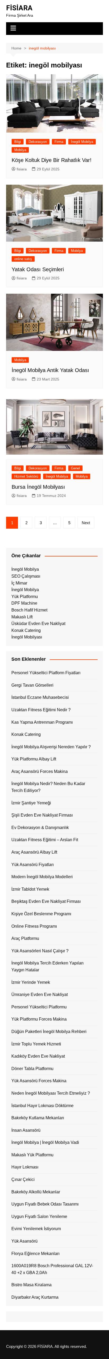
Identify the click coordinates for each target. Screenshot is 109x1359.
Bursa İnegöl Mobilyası (38, 487)
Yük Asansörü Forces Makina (38, 1081)
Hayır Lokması (24, 1167)
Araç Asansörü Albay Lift (34, 852)
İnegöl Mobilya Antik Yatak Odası (50, 370)
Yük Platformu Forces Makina (39, 1019)
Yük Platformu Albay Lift (33, 759)
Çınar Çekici (23, 1179)
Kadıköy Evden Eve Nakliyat (38, 1056)
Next (86, 522)
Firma (58, 142)
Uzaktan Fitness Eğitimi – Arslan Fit (44, 839)
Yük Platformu (24, 596)
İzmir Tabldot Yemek (30, 889)
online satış (23, 259)
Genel (75, 468)
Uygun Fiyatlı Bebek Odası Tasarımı (45, 1204)
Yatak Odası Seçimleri (38, 269)
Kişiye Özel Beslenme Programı (41, 914)
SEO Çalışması (25, 576)
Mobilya (20, 150)
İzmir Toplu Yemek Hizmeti (36, 1044)
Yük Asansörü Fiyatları (32, 864)
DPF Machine (24, 603)
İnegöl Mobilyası (26, 637)
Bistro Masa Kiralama (31, 1285)
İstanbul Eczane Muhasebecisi (40, 697)
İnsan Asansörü (25, 1130)
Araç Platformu (25, 938)
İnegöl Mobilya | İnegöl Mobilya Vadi (45, 1142)
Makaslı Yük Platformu (32, 1155)
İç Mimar (19, 583)
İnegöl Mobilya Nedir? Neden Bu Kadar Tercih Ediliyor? (48, 787)
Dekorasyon (38, 142)
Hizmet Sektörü (26, 476)
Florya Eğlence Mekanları (35, 1253)
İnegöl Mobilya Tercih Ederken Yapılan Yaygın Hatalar (47, 966)
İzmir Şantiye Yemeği (31, 803)
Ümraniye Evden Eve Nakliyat (39, 994)
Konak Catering (26, 630)
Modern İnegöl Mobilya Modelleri (42, 877)
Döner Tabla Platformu (32, 1068)
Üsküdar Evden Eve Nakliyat (38, 623)
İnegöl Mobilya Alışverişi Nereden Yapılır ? (51, 747)
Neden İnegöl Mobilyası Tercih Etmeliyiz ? (50, 1093)
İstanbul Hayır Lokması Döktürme (42, 1105)
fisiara (22, 169)
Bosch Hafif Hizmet (29, 610)
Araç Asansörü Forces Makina (39, 771)
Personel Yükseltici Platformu (39, 1007)
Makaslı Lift (22, 617)
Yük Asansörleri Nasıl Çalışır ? (40, 951)
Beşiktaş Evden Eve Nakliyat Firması (46, 901)
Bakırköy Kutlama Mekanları (37, 1118)
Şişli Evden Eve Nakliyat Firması (42, 815)
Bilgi (17, 142)
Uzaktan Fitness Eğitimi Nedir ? (41, 710)
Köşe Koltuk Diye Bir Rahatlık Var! (52, 160)
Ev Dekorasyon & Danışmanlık (40, 827)
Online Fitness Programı (34, 926)
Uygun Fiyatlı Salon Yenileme (39, 1216)
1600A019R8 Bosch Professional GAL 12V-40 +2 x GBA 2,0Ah (52, 1269)
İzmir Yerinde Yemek (30, 982)
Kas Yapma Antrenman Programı (42, 722)
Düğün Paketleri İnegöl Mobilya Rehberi (49, 1031)
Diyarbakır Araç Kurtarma (34, 1297)
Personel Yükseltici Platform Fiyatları (45, 673)
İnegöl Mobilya (82, 142)
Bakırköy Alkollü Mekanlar (35, 1192)
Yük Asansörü (24, 1241)
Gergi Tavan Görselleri (32, 685)
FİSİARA (19, 8)
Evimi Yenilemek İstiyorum (36, 1228)
